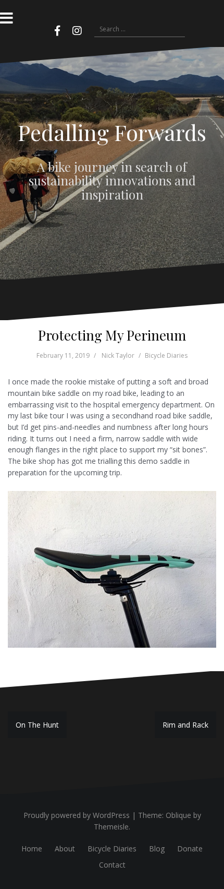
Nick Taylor (118, 355)
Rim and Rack (185, 725)
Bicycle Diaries (166, 355)
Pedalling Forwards (112, 132)
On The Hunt (37, 725)
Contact (112, 865)
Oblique (178, 815)
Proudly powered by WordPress (76, 815)
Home (31, 848)
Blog (157, 848)
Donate (190, 848)
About (65, 848)
